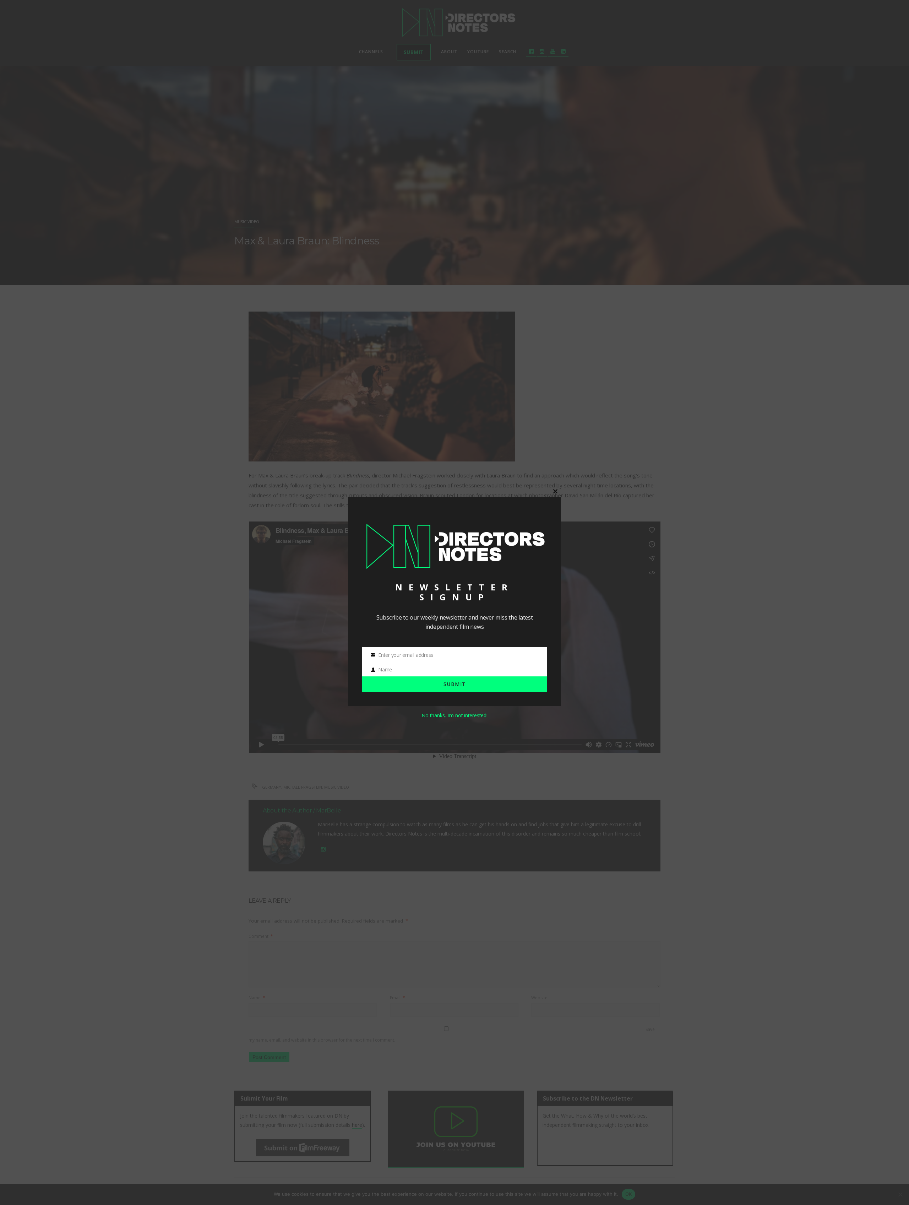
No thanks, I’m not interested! (454, 715)
